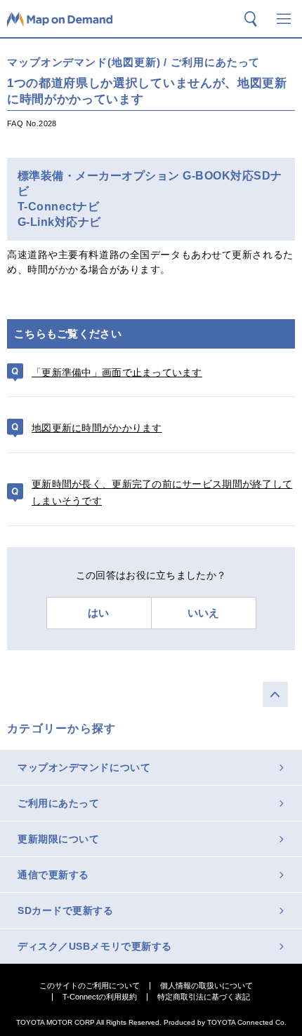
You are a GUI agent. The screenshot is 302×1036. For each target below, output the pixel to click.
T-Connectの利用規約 (100, 997)
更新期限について (58, 839)
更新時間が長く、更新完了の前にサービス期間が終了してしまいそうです (162, 492)
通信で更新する (53, 874)
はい (99, 613)
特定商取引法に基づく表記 (203, 997)
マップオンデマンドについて (84, 767)
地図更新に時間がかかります (97, 427)
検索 (250, 19)
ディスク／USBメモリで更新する (95, 946)
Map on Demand (59, 19)
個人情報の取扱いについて (206, 986)
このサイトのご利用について (89, 986)
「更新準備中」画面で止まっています (117, 372)
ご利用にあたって (58, 803)
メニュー (283, 19)
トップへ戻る (275, 694)
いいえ (204, 613)
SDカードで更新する (66, 910)
